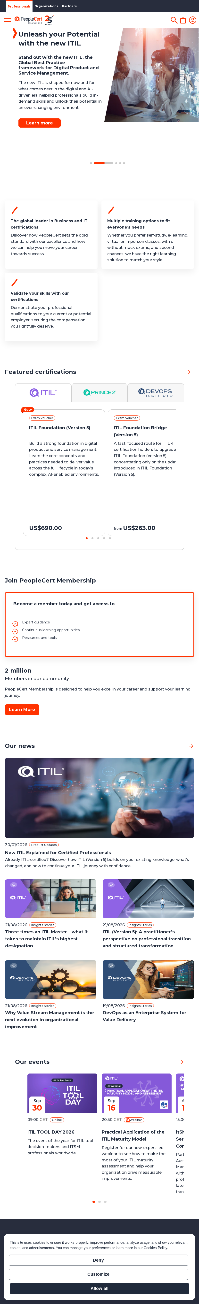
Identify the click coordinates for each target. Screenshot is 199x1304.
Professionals (19, 6)
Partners (69, 6)
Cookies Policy (155, 1248)
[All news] (191, 746)
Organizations (46, 6)
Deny (98, 1260)
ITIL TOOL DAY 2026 (51, 1132)
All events (164, 1061)
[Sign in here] (192, 20)
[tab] (43, 392)
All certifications (165, 371)
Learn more (39, 123)
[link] (188, 372)
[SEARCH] (174, 20)
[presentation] (10, 477)
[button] (91, 163)
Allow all (99, 1288)
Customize (98, 1274)
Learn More (22, 709)
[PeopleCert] (34, 20)
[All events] (181, 1062)
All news (175, 746)
